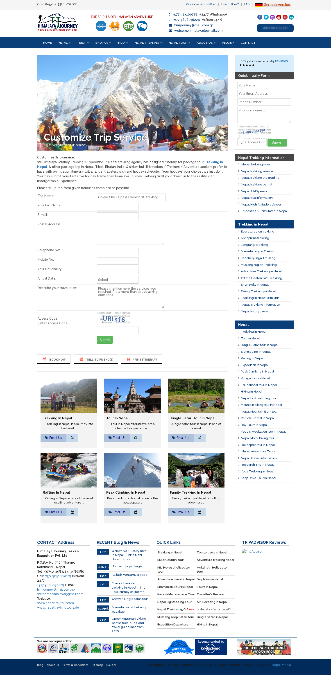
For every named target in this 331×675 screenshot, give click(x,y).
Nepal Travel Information (259, 458)
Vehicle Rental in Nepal (258, 418)
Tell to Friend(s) (99, 359)
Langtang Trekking (254, 244)
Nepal (63, 42)
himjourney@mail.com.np (193, 25)
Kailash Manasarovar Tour (176, 594)
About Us (205, 42)
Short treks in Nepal (255, 284)
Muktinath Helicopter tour (212, 569)
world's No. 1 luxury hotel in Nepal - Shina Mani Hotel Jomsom (129, 555)
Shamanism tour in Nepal (175, 587)
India (122, 42)
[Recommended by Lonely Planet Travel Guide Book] (101, 26)
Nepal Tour (178, 42)
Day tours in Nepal (210, 579)
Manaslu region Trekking (259, 251)
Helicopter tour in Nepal (258, 445)
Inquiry (228, 42)
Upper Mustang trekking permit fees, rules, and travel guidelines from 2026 (129, 625)
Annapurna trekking (255, 238)
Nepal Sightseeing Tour (174, 602)
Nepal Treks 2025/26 (175, 609)
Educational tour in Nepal (259, 385)
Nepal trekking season (257, 171)
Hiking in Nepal (251, 391)
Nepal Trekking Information (260, 304)
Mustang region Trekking (259, 264)
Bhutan (102, 42)
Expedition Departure (172, 624)
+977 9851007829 (186, 14)
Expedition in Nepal (255, 365)
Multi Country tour (170, 560)
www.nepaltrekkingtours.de (58, 607)
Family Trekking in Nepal (190, 492)
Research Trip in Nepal (257, 464)
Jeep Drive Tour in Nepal (258, 478)
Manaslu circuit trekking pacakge (129, 609)
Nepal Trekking (147, 42)
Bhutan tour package (127, 566)
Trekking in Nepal (57, 418)
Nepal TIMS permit (254, 191)
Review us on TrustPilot (201, 4)
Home (47, 42)
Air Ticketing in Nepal (212, 602)
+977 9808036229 (186, 20)
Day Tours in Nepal (254, 425)
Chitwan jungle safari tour (130, 599)
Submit (105, 340)
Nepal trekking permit (256, 184)
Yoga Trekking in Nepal (257, 471)
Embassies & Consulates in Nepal (264, 211)
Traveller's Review (210, 594)
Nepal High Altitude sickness (261, 204)
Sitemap (97, 665)
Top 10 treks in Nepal (212, 552)
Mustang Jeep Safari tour (175, 617)
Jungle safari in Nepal (212, 617)
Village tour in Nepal (255, 378)
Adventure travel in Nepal (176, 579)
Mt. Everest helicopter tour (173, 569)
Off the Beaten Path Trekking (261, 278)
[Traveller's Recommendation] (142, 26)
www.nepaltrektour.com (55, 603)
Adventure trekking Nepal (215, 560)
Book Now (57, 359)
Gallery (111, 665)
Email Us (55, 438)
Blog (40, 665)
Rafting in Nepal (56, 492)
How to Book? (230, 4)
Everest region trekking (257, 231)
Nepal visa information (257, 197)
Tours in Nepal (207, 587)
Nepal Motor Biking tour (257, 438)
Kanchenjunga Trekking (258, 258)
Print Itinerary (145, 359)
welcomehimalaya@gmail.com (198, 30)
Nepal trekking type (255, 164)
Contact (248, 42)
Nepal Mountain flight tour (259, 411)
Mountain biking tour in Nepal (261, 404)
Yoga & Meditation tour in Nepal (263, 431)
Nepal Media (281, 665)
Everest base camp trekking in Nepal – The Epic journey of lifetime (128, 587)
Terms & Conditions (75, 665)
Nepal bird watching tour (258, 398)
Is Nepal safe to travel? (214, 609)
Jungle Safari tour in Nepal (193, 418)
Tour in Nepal (117, 418)
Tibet (82, 42)
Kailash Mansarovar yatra (129, 574)
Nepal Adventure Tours (258, 451)
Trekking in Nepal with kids (260, 298)
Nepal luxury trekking (256, 311)
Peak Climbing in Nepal (125, 492)
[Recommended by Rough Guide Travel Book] (114, 26)
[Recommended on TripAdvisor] (128, 26)
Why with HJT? (275, 28)
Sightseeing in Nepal (256, 351)
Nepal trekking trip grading (260, 177)
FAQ (246, 4)
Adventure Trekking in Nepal (261, 271)
